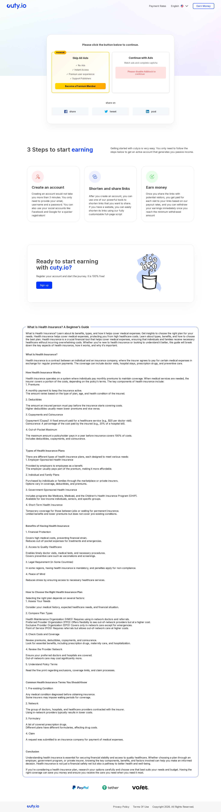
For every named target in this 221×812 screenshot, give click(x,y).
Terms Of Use (141, 806)
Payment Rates (157, 6)
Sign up (44, 285)
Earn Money (203, 6)
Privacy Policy (121, 806)
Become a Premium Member (80, 86)
